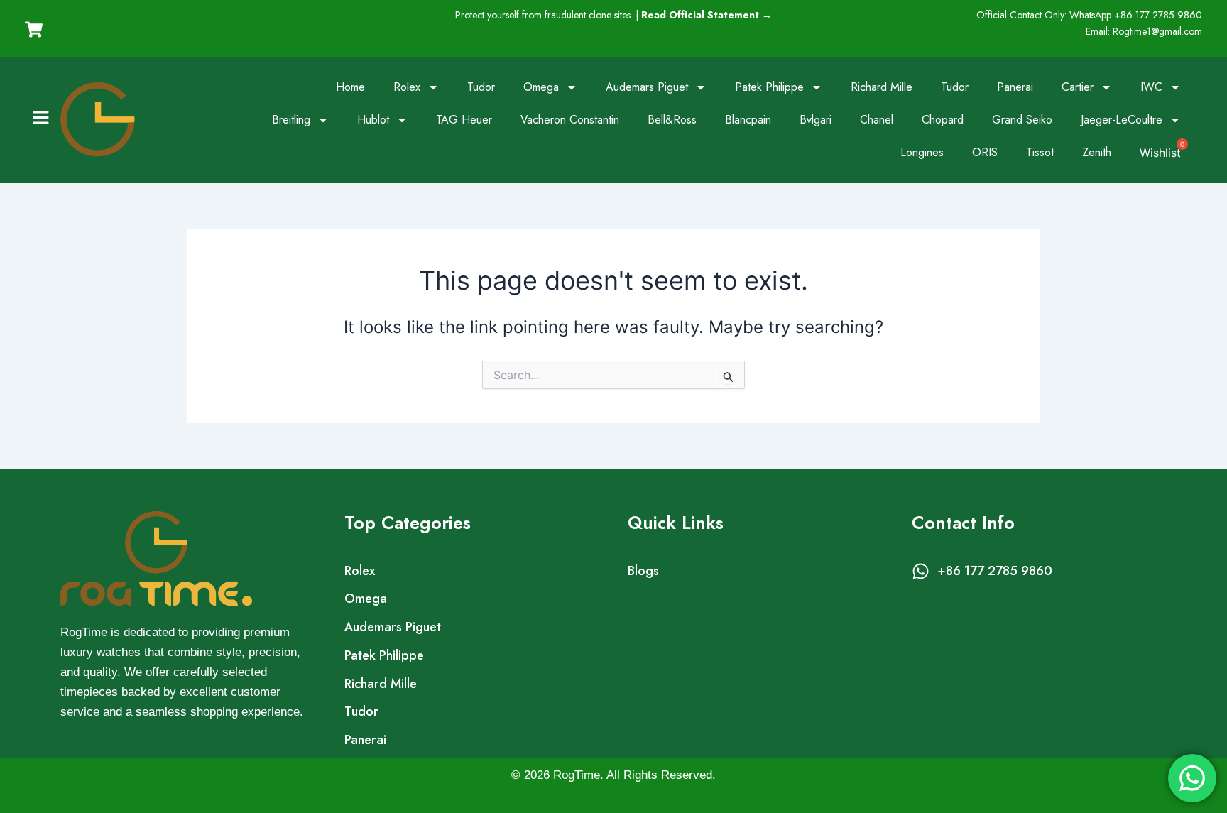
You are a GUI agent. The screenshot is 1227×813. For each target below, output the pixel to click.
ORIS (985, 152)
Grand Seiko (1022, 119)
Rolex (406, 87)
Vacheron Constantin (569, 119)
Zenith (1096, 152)
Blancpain (748, 119)
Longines (922, 152)
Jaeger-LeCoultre (1121, 119)
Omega (541, 87)
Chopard (943, 119)
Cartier (1078, 87)
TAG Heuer (464, 119)
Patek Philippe (769, 87)
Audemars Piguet (647, 87)
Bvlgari (815, 119)
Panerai (1015, 87)
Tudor (481, 87)
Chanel (876, 119)
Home (350, 87)
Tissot (1040, 152)
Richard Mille (881, 87)
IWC (1151, 87)
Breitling (291, 119)
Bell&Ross (672, 119)
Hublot (373, 119)
